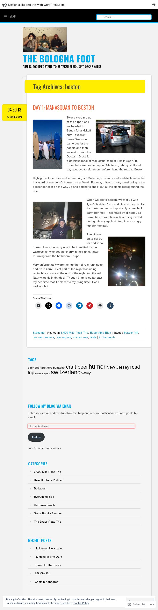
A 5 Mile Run (43, 573)
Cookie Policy (81, 603)
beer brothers (43, 367)
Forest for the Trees (48, 565)
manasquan (80, 337)
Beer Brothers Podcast (48, 480)
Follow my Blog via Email (49, 406)
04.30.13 (14, 110)
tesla (93, 337)
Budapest (40, 488)
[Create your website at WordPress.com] (79, 4)
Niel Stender (16, 116)
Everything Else (100, 332)
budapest (59, 367)
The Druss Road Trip (47, 521)
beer (31, 367)
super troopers (42, 373)
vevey (86, 373)
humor (97, 366)
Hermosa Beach (44, 505)
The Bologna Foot (59, 58)
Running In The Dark (48, 556)
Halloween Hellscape (48, 548)
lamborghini (63, 337)
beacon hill (131, 332)
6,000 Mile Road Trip (74, 332)
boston (37, 337)
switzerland (66, 372)
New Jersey (117, 367)
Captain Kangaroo (46, 581)
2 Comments (107, 337)
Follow (36, 437)
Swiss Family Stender (48, 513)
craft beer (77, 367)
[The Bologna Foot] (45, 51)
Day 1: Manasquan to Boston (63, 107)
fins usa (49, 337)
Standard (39, 332)
